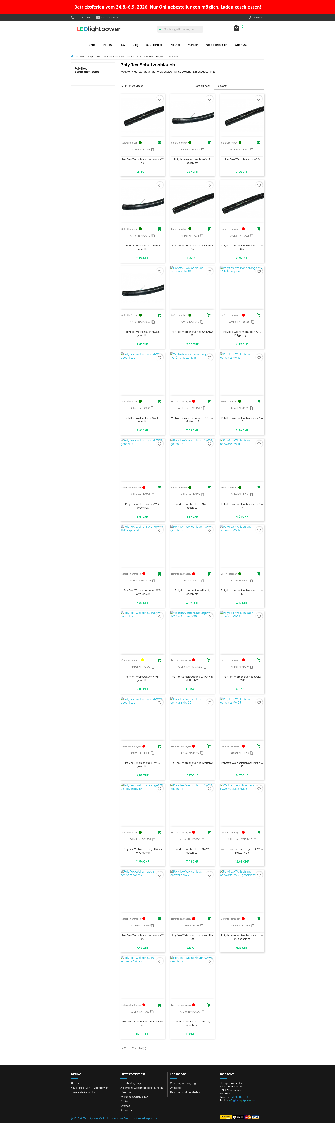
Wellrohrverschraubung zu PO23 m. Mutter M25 (242, 850)
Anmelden (176, 1087)
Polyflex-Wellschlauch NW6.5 (242, 159)
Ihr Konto (178, 1074)
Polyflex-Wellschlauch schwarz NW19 (242, 678)
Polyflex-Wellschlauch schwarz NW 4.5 (143, 161)
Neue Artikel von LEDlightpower (89, 1087)
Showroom (126, 1110)
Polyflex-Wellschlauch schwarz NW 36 (143, 1023)
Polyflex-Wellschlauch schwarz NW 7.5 (192, 247)
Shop (92, 45)
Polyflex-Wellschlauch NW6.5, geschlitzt (143, 247)
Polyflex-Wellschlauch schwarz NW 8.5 (242, 247)
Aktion (107, 45)
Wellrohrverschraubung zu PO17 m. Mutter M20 (192, 678)
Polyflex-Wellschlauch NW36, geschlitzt (192, 1023)
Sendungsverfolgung (183, 1083)
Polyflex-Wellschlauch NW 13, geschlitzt (192, 506)
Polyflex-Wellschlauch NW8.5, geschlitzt (142, 333)
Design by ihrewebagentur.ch (141, 1118)
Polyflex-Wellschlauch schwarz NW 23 (242, 764)
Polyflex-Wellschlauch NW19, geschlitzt (142, 764)
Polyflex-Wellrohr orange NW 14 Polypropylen (143, 592)
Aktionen (76, 1083)
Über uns (241, 45)
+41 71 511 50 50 (81, 17)
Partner (175, 45)
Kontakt (125, 1101)
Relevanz (239, 86)
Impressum (115, 1118)
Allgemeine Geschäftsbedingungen (141, 1087)
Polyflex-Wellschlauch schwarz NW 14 (242, 506)
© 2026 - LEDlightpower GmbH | (89, 1118)
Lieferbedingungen (131, 1083)
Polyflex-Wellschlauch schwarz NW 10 (192, 333)
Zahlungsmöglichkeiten (134, 1096)
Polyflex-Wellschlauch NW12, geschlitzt (142, 506)
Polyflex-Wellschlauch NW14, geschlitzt (192, 592)
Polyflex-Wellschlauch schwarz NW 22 (192, 764)
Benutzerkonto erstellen (185, 1092)
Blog (136, 45)
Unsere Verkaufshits (83, 1092)
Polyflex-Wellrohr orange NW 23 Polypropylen (142, 850)
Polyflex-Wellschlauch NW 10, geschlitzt (142, 419)
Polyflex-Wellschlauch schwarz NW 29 (192, 937)
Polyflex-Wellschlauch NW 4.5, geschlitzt (192, 161)
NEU (122, 45)
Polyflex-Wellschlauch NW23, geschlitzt (192, 850)
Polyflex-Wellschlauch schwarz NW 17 (242, 592)
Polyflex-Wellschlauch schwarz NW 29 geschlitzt (242, 937)
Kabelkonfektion (217, 45)
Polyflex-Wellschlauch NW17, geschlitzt (142, 678)
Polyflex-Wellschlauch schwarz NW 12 (242, 419)
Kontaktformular (107, 17)
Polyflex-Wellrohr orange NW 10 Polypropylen (242, 333)
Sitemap (125, 1105)
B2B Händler (154, 45)
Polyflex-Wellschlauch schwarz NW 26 (143, 937)
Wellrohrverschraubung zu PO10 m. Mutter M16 (192, 419)
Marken (193, 45)
